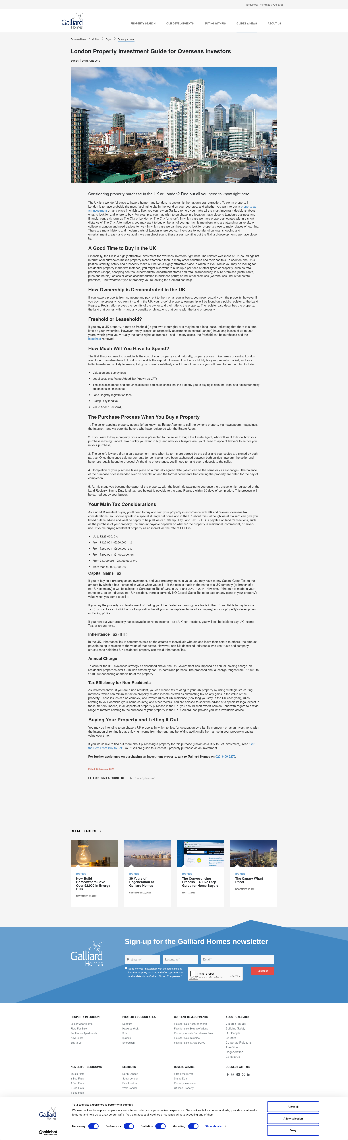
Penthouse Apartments (84, 1033)
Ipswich (126, 1038)
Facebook (228, 1074)
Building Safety (235, 1028)
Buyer (108, 39)
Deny (293, 1130)
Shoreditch (128, 1042)
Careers (231, 1038)
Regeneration (234, 1052)
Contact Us (233, 1057)
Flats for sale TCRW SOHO (189, 1042)
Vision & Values (236, 1024)
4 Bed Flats (77, 1092)
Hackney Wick (130, 1028)
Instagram (233, 1074)
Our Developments (180, 23)
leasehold (95, 338)
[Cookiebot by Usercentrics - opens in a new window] (48, 1133)
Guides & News (247, 23)
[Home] (73, 21)
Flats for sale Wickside (187, 1038)
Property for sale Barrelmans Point (194, 1033)
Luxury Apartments (81, 1024)
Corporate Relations (239, 1043)
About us (274, 23)
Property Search (143, 23)
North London (130, 1074)
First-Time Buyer (183, 1074)
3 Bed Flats (77, 1088)
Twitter (243, 1074)
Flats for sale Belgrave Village (191, 1028)
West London (130, 1088)
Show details (213, 1126)
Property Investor (126, 39)
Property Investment (185, 1083)
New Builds (77, 1038)
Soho (125, 1033)
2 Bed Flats (77, 1083)
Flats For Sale (79, 1028)
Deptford (127, 1024)
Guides (95, 39)
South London (130, 1078)
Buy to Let (76, 1042)
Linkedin (249, 1074)
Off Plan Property (184, 1088)
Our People (233, 1033)
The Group (232, 1047)
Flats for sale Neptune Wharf (190, 1024)
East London (129, 1083)
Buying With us (215, 23)
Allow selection (293, 1118)
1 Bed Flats (77, 1078)
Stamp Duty (180, 1078)
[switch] (129, 1126)
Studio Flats (77, 1074)
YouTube (238, 1074)
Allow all (293, 1106)
